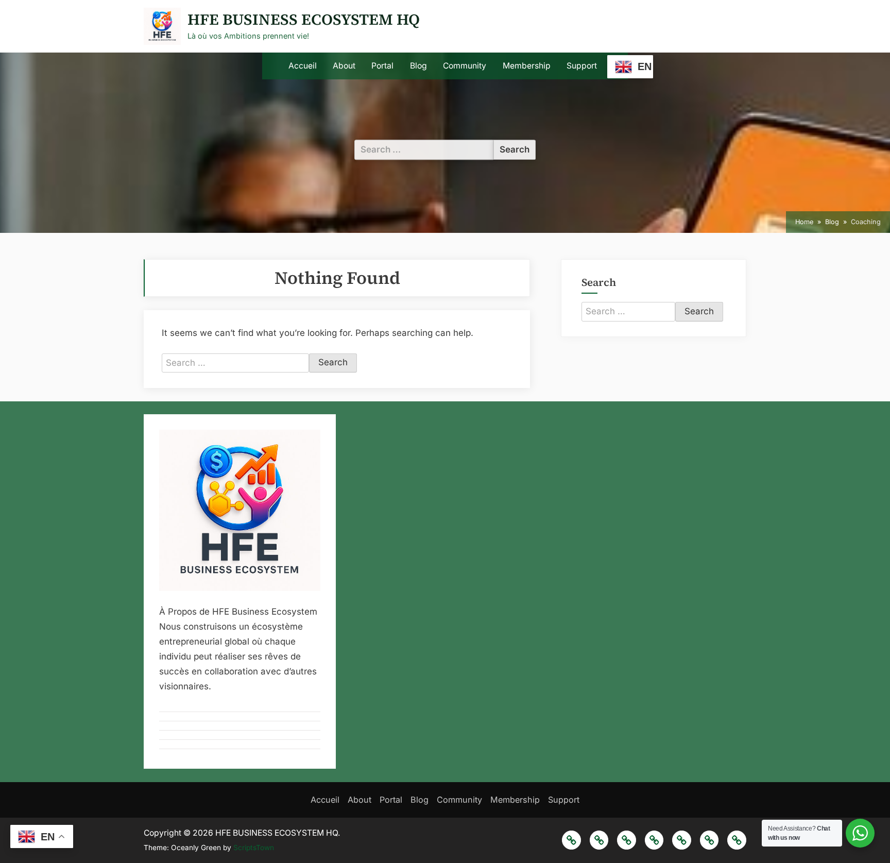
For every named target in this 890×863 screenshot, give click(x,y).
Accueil (302, 66)
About (344, 66)
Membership (527, 66)
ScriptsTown (253, 847)
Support (582, 66)
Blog (418, 66)
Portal (382, 66)
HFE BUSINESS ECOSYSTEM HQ (303, 19)
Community (464, 66)
